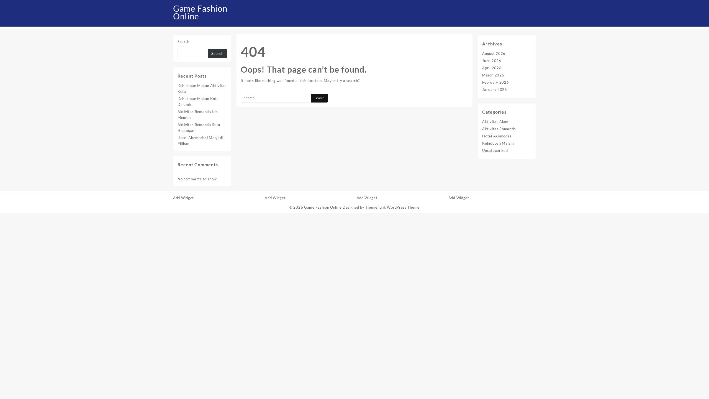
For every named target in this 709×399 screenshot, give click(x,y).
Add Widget (183, 198)
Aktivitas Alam (495, 121)
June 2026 (491, 60)
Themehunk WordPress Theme (392, 207)
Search (183, 41)
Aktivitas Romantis (499, 129)
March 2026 (493, 75)
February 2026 (495, 82)
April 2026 (491, 68)
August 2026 (493, 53)
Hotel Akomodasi (497, 136)
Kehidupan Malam (498, 143)
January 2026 (494, 89)
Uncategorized (495, 150)
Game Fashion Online (200, 12)
